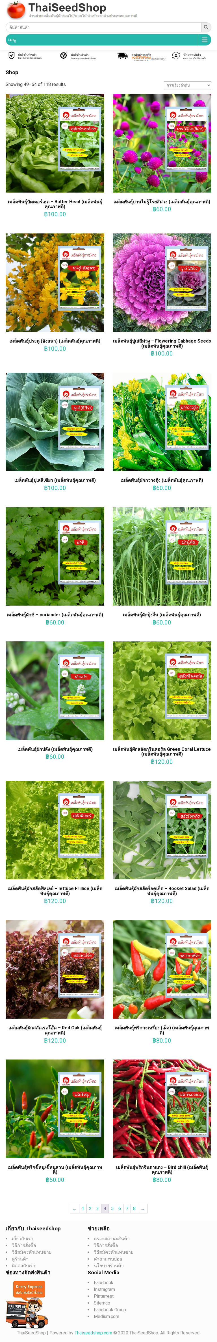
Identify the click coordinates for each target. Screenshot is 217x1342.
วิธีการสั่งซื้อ (24, 1245)
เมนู (12, 39)
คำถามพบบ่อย (108, 1259)
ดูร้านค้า (20, 1259)
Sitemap (102, 1303)
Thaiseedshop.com (94, 1333)
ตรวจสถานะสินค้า (112, 1238)
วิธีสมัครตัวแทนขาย (31, 1252)
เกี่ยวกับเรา (22, 1238)
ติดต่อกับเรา (23, 1265)
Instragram (104, 1289)
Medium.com (106, 1316)
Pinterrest (104, 1296)
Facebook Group (110, 1309)
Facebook (103, 1282)
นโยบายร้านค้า (109, 1265)
